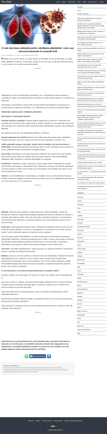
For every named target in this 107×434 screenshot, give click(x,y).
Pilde (79, 2)
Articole (79, 201)
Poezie (79, 270)
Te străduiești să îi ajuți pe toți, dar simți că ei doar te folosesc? (90, 187)
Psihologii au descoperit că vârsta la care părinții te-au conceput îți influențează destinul (91, 71)
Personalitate (71, 2)
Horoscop (80, 237)
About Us (30, 420)
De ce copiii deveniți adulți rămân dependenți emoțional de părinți (90, 178)
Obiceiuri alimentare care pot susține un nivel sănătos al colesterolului (90, 54)
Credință (79, 215)
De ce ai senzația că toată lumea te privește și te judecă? (91, 139)
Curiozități (80, 219)
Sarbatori (80, 300)
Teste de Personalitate (83, 329)
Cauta (79, 10)
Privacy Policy (92, 2)
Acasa (58, 2)
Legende (79, 252)
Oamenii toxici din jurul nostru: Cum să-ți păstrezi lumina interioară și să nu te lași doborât (91, 105)
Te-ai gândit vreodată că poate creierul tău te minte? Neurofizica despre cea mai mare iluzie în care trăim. (91, 132)
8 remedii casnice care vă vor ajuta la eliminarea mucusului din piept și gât (91, 77)
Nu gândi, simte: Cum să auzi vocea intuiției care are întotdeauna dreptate (91, 167)
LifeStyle (79, 256)
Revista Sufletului (82, 289)
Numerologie (81, 259)
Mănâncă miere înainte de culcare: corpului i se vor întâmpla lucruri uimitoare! (91, 32)
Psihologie (80, 274)
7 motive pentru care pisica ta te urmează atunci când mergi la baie (91, 144)
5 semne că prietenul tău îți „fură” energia (89, 162)
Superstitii (80, 326)
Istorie (79, 245)
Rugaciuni (80, 293)
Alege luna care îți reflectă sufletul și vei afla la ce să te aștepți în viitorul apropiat (91, 38)
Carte (78, 208)
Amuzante (80, 197)
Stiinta (79, 318)
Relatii (64, 2)
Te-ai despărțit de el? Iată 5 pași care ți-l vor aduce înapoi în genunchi (89, 43)
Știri (78, 322)
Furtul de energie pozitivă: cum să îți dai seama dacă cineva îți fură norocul (91, 88)
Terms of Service (47, 420)
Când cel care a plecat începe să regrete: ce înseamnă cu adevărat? (89, 19)
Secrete (79, 304)
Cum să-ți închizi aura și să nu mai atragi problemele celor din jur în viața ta (89, 66)
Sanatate (79, 296)
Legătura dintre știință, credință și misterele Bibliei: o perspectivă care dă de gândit (90, 60)
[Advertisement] (37, 81)
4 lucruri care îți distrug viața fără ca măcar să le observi (91, 49)
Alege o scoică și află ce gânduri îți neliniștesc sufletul (90, 82)
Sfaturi (84, 2)
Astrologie (80, 204)
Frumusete (80, 230)
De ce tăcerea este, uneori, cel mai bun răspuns (91, 183)
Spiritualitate (81, 315)
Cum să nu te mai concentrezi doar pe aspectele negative (91, 110)
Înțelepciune (80, 241)
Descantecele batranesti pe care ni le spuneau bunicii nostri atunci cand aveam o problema (90, 99)
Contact (101, 2)
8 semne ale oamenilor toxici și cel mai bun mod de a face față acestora (91, 150)
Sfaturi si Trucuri (82, 311)
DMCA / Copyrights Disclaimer (73, 420)
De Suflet (80, 223)
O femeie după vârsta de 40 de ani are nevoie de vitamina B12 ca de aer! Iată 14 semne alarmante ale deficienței (91, 156)
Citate (79, 212)
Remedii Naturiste (82, 282)
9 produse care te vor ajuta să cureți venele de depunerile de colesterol (90, 94)
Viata (78, 333)
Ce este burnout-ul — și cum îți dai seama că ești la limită (91, 172)
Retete (79, 285)
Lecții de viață (81, 248)
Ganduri (79, 234)
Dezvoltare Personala (83, 226)
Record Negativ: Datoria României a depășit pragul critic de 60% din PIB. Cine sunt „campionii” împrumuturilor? (90, 117)
